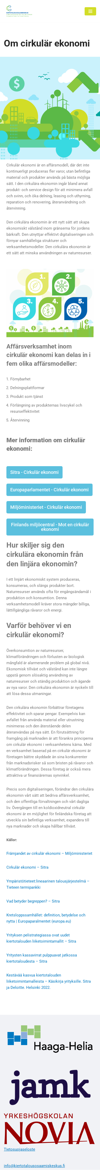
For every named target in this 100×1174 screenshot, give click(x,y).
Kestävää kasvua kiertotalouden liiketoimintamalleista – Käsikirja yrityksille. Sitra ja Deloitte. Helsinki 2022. (48, 981)
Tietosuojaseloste (19, 1149)
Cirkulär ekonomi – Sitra (27, 867)
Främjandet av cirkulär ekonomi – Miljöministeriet (49, 853)
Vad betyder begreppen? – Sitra (33, 901)
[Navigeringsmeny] (90, 11)
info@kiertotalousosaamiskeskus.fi (34, 1165)
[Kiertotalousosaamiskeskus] (19, 11)
